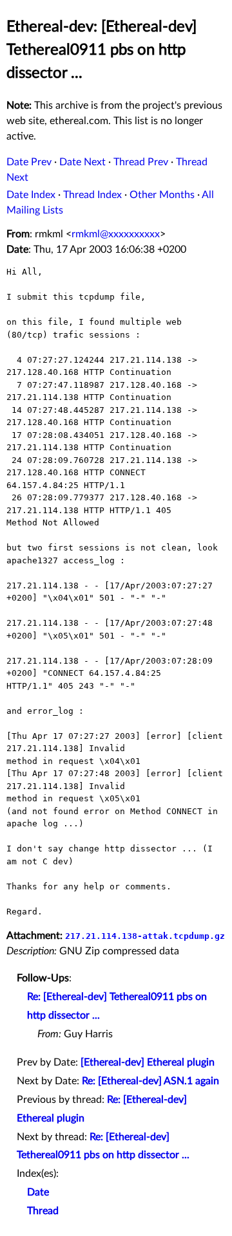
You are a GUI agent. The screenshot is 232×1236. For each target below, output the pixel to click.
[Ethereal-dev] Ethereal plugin (148, 1062)
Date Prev (29, 162)
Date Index (30, 195)
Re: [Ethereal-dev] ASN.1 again (150, 1081)
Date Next (82, 162)
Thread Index (92, 195)
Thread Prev (140, 162)
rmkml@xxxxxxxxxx (116, 234)
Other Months (162, 195)
